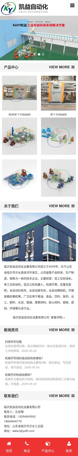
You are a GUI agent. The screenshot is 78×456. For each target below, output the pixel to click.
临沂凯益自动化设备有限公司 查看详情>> (39, 317)
